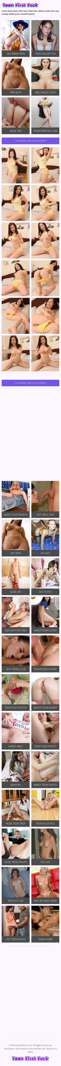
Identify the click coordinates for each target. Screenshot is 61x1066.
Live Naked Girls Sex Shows (30, 140)
